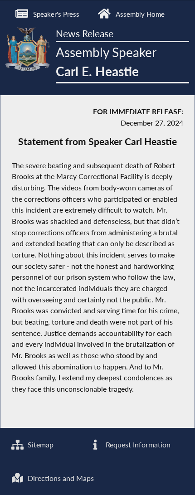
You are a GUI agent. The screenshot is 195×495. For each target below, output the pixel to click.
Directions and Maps (60, 478)
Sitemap (40, 444)
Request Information (137, 444)
